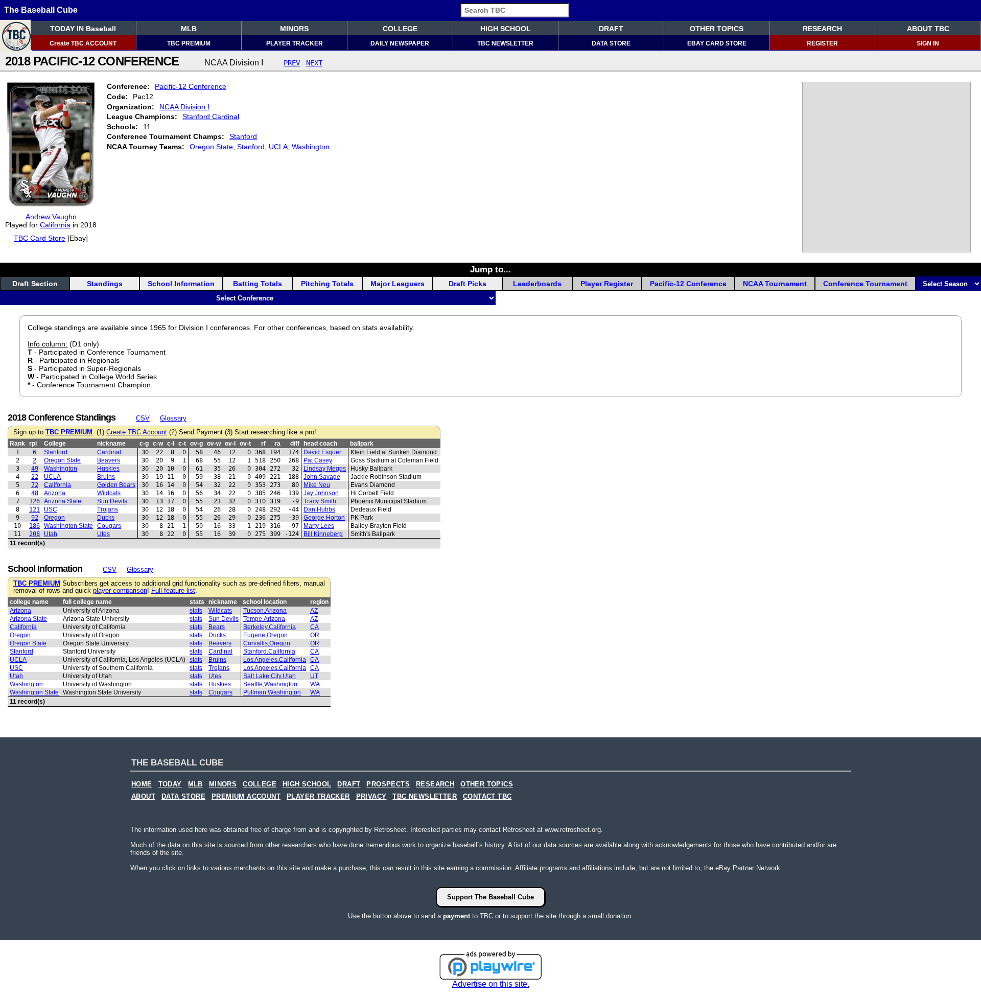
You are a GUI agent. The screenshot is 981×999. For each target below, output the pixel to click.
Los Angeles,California (274, 659)
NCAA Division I (184, 107)
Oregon (54, 517)
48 (34, 493)
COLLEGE (400, 29)
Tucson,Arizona (265, 610)
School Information (181, 284)
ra (277, 443)
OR (314, 635)
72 (34, 485)
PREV (292, 63)
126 (34, 501)
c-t (182, 443)
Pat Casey (317, 460)
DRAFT (611, 29)
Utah (50, 534)
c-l (170, 443)
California (55, 225)
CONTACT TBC (487, 796)
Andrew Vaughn (51, 217)
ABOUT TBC (928, 29)
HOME (141, 784)
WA (315, 684)
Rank (17, 443)
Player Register (606, 284)
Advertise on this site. (490, 984)
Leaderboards (537, 284)
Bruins (106, 476)
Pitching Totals (327, 284)
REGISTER (822, 43)
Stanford (243, 136)
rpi (33, 443)
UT (314, 676)
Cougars (109, 525)
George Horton (324, 517)
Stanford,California (269, 651)
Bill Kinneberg (323, 534)
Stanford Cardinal (210, 116)
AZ (314, 610)
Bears (216, 627)
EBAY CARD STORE (716, 43)
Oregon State (211, 147)
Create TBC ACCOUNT (83, 43)
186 (34, 525)
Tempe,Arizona (264, 618)
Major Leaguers (397, 284)
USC (50, 509)
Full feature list (173, 590)
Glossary (173, 418)
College (55, 443)
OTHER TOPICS (716, 29)
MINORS (294, 29)
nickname (111, 443)
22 (34, 476)
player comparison (120, 590)
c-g (144, 443)
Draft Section (35, 284)
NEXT (314, 63)
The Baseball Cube (41, 10)
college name (29, 602)
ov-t (245, 443)
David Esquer (322, 452)
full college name (87, 602)
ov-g (196, 443)
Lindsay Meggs (324, 468)
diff (294, 443)
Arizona (54, 493)
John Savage (321, 476)
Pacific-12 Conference (190, 86)
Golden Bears (116, 485)
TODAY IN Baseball (83, 29)
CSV (143, 418)
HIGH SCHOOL (505, 29)
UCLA (278, 147)
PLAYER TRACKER (294, 43)
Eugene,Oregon (265, 635)
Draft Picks (467, 284)
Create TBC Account (136, 432)
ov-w (214, 443)
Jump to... (490, 269)
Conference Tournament (865, 284)
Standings (105, 284)
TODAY (170, 784)
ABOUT (143, 796)
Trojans (107, 509)
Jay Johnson (321, 493)
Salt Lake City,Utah (269, 676)
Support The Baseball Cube (490, 897)
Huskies (108, 468)
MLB (189, 29)
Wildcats (109, 493)
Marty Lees (318, 525)
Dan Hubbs (319, 509)
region (319, 602)
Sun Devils (112, 501)
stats (197, 602)
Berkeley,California (269, 627)
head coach (320, 443)
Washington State (68, 525)
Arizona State (62, 501)
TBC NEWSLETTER (505, 43)
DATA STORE (611, 43)
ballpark (361, 443)
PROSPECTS (388, 784)
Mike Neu (316, 485)
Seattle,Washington (270, 684)
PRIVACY (371, 796)
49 (34, 468)
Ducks (105, 517)
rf (263, 443)
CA (314, 627)
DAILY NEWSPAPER (399, 43)
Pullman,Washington (272, 692)
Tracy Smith (319, 501)
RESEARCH (822, 29)
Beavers (108, 460)
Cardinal (109, 452)
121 (34, 509)
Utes (103, 534)
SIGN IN (928, 43)
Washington (311, 147)
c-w (158, 443)
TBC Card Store (39, 238)
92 (34, 517)
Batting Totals (257, 284)
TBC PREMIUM (189, 43)
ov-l (230, 443)
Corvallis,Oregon (266, 643)
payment (456, 916)
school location (265, 602)
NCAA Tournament (775, 284)
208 (34, 534)
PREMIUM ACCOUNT (246, 796)
